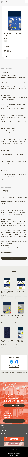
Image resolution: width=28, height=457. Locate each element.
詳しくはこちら (14, 258)
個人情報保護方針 (9, 453)
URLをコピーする (14, 366)
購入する (7, 56)
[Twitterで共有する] (11, 362)
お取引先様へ (4, 430)
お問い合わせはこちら (14, 420)
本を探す (3, 425)
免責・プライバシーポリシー (13, 453)
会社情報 (3, 433)
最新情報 (3, 427)
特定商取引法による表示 (18, 453)
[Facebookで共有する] (16, 362)
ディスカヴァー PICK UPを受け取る (14, 405)
